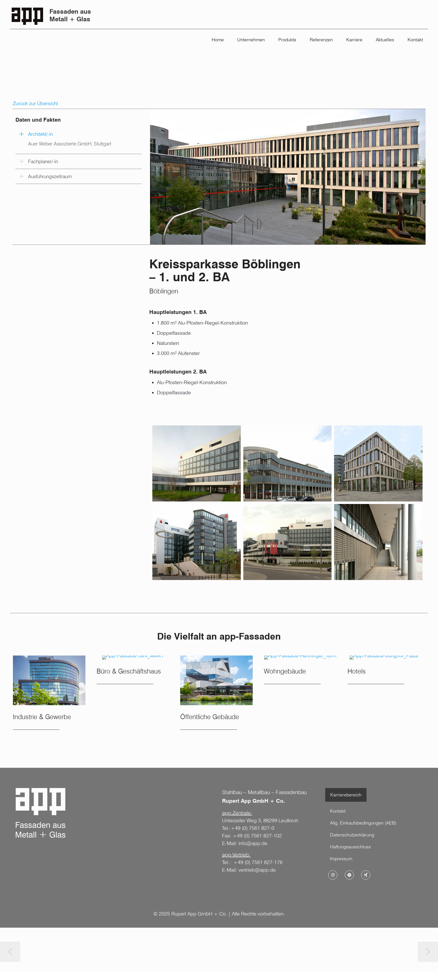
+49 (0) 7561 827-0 (252, 828)
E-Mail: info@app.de (244, 843)
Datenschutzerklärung (352, 834)
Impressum (341, 858)
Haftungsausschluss (350, 846)
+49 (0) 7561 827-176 (258, 862)
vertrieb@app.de (257, 870)
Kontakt (337, 811)
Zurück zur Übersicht (35, 103)
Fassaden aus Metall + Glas (70, 15)
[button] (78, 140)
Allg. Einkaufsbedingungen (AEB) (363, 823)
